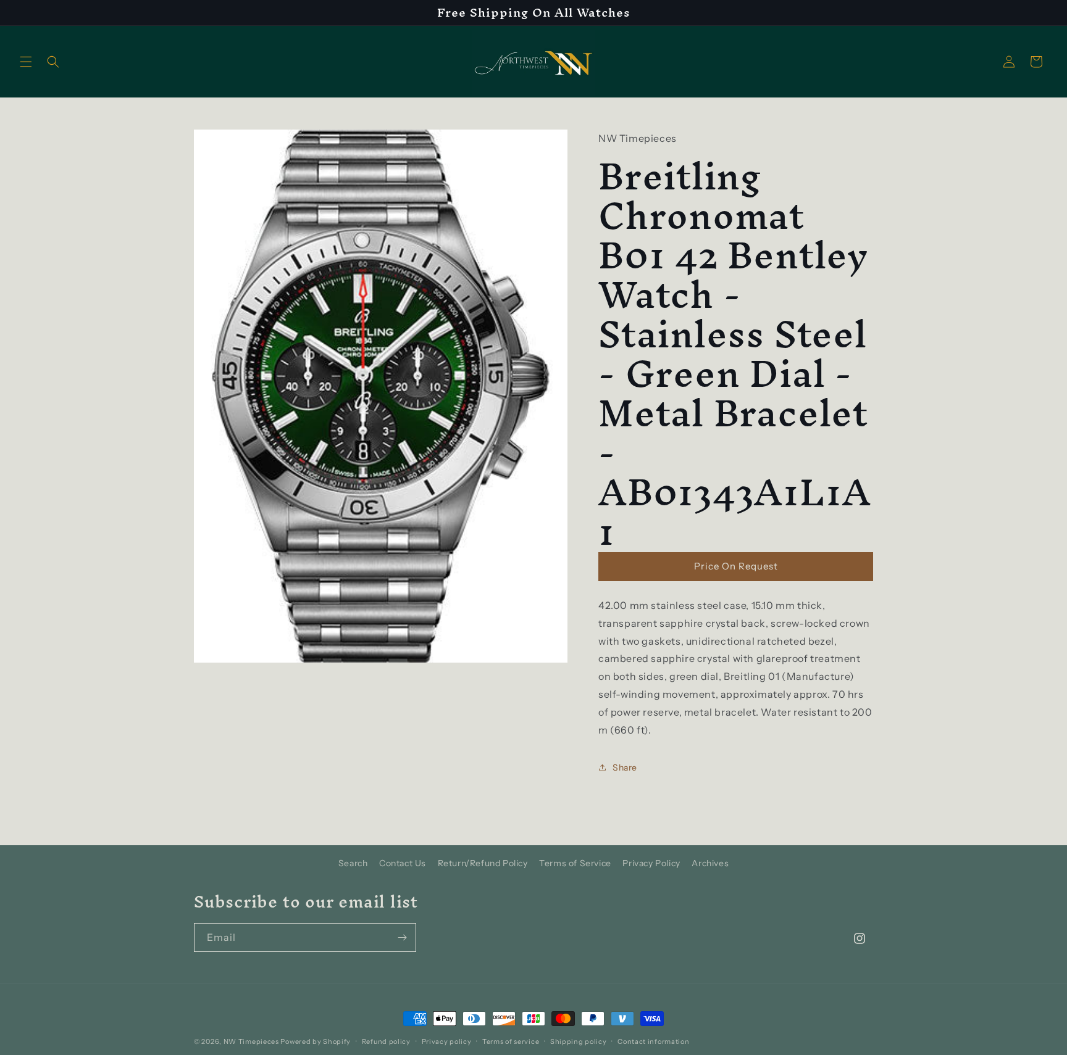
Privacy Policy (651, 863)
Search (353, 863)
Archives (710, 863)
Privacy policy (447, 1040)
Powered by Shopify (315, 1041)
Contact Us (402, 863)
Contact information (653, 1040)
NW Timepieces (251, 1041)
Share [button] (625, 767)
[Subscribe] (402, 937)
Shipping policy (578, 1040)
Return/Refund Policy (483, 863)
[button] (26, 61)
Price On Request (736, 566)
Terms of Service (575, 863)
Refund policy (386, 1040)
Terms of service (510, 1040)
